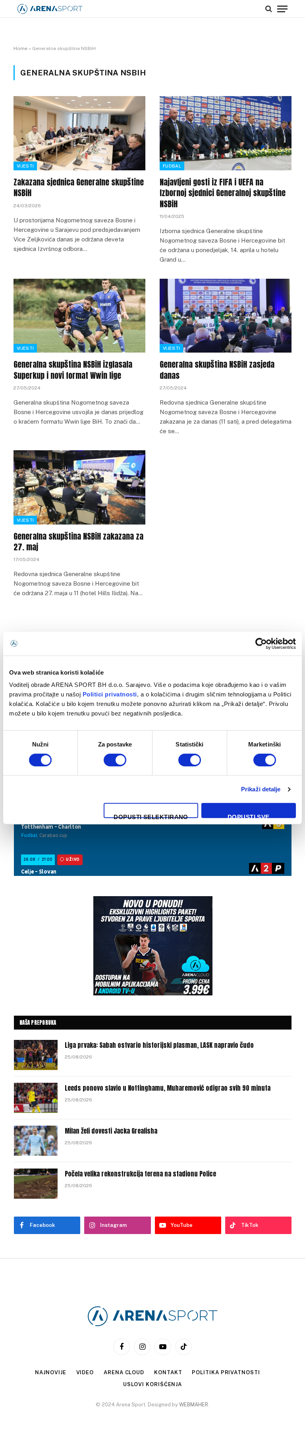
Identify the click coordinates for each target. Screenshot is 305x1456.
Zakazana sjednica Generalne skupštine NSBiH (79, 187)
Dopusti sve (249, 816)
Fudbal (172, 166)
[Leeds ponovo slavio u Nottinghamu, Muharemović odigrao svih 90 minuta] (36, 1098)
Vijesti (25, 166)
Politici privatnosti (110, 694)
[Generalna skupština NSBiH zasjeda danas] (225, 316)
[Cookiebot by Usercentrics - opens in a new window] (261, 644)
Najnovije (50, 1372)
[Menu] (282, 8)
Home (20, 48)
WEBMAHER (193, 1405)
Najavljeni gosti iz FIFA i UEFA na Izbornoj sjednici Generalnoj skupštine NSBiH (223, 193)
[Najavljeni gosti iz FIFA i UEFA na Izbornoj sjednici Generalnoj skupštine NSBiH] (225, 133)
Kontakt (168, 1372)
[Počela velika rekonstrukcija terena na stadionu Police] (36, 1184)
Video (85, 1372)
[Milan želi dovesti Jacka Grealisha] (36, 1141)
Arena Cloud (124, 1372)
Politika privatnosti (226, 1372)
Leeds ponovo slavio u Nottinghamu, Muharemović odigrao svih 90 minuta (167, 1088)
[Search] (269, 8)
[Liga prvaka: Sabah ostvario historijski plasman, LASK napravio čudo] (36, 1055)
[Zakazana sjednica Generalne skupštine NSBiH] (79, 133)
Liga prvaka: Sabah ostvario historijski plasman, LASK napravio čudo (159, 1045)
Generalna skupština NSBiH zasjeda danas (217, 369)
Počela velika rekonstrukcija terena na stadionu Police (140, 1173)
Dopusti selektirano (151, 816)
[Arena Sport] (50, 9)
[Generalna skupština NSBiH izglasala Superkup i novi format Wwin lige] (79, 316)
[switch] (115, 760)
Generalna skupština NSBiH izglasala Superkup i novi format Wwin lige (73, 369)
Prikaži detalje (261, 789)
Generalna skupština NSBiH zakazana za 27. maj (78, 541)
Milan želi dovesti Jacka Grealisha (111, 1131)
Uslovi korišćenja (152, 1384)
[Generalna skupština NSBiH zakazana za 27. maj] (79, 487)
